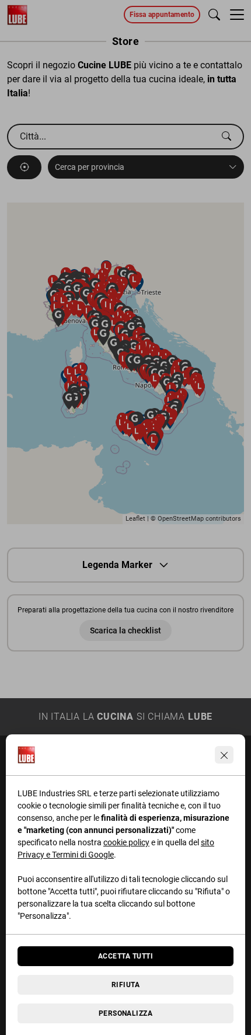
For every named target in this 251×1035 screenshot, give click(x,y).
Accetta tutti (125, 956)
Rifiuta (125, 985)
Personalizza (126, 1013)
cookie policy (126, 842)
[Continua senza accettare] (224, 755)
